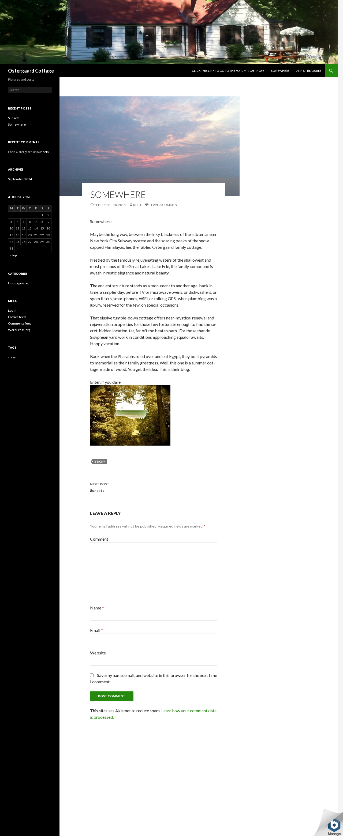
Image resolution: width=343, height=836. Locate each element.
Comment (99, 538)
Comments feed (20, 323)
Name (97, 607)
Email (96, 630)
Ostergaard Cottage (31, 71)
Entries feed (17, 317)
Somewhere (280, 70)
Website (98, 652)
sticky (100, 461)
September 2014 (20, 179)
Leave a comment (164, 205)
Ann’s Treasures (308, 70)
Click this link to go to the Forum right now (228, 70)
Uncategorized (18, 283)
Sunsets (99, 487)
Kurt (137, 205)
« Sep (13, 255)
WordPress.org (19, 330)
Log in (12, 310)
